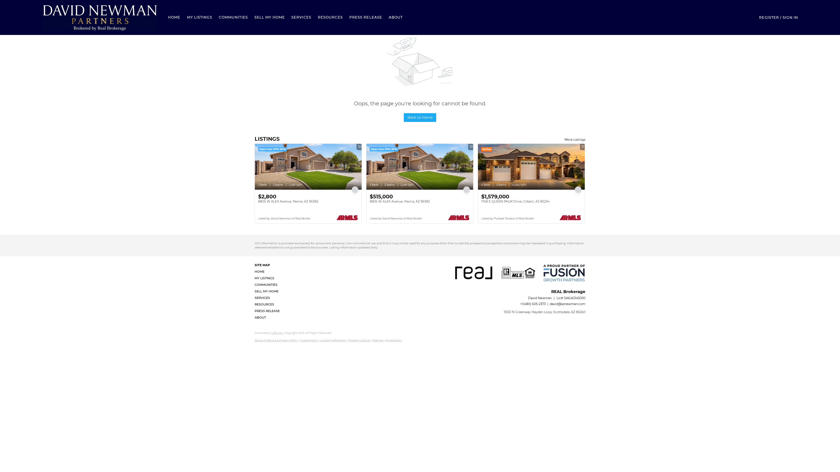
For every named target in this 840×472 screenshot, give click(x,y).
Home (174, 17)
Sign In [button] (790, 18)
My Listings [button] (199, 17)
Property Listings (359, 340)
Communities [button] (233, 17)
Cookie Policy (309, 340)
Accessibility (394, 340)
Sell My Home (269, 17)
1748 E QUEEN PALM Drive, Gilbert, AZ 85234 (515, 201)
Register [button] (769, 18)
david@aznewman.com (567, 304)
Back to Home (420, 117)
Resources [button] (330, 17)
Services (301, 17)
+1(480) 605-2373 (533, 304)
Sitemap (378, 340)
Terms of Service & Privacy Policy (276, 340)
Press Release (365, 17)
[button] (99, 17)
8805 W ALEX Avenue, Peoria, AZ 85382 (288, 201)
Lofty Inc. (277, 333)
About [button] (396, 17)
